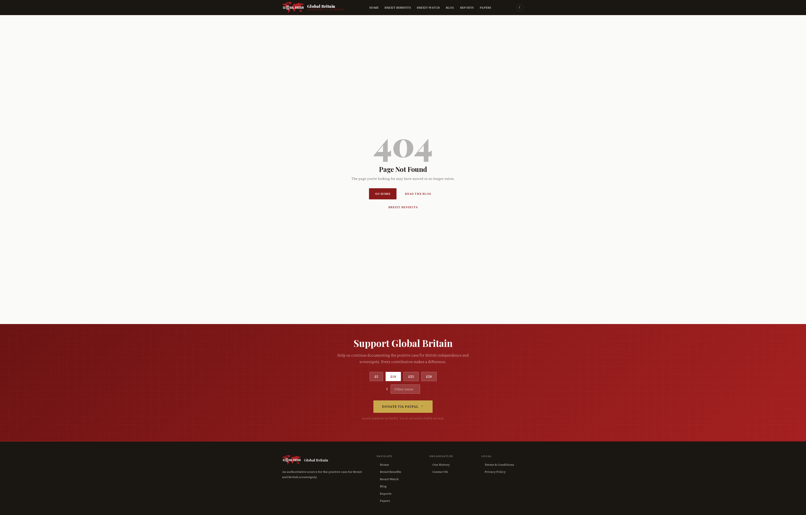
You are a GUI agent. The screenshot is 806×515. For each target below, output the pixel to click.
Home (374, 8)
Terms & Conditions (499, 465)
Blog (450, 8)
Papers (485, 8)
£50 (429, 376)
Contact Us (440, 472)
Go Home (382, 194)
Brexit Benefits (398, 8)
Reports (467, 8)
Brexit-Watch (428, 8)
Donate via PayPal (400, 406)
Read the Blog (418, 194)
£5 (376, 376)
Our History (441, 465)
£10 (393, 376)
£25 (411, 376)
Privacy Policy (495, 472)
